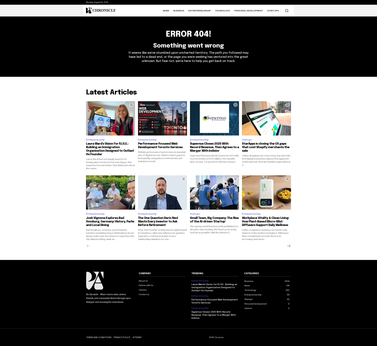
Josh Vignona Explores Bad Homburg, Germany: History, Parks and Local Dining (110, 222)
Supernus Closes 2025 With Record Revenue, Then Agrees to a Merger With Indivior (214, 147)
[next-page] (288, 246)
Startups (247, 139)
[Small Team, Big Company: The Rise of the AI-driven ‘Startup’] (214, 192)
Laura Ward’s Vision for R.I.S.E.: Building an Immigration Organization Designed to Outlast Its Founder (214, 287)
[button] (286, 10)
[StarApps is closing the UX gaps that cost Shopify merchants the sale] (266, 118)
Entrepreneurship (95, 139)
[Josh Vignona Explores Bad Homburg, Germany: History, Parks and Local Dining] (110, 192)
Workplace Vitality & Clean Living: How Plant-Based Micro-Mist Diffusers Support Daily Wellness (265, 222)
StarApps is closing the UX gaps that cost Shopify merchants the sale (266, 147)
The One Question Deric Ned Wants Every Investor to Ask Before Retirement (158, 222)
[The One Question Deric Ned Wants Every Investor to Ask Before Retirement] (162, 192)
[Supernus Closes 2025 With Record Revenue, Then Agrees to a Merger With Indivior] (214, 118)
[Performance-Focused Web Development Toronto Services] (162, 118)
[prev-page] (88, 246)
